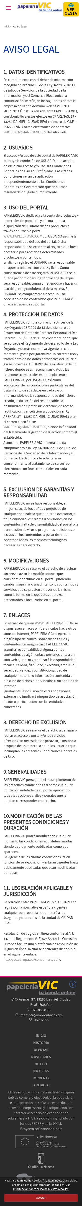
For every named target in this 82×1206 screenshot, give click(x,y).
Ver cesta (71, 11)
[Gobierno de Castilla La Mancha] (41, 1160)
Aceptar (41, 1198)
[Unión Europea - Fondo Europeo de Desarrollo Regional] (41, 1141)
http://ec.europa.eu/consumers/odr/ (31, 959)
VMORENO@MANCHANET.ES (24, 132)
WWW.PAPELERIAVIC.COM (22, 236)
